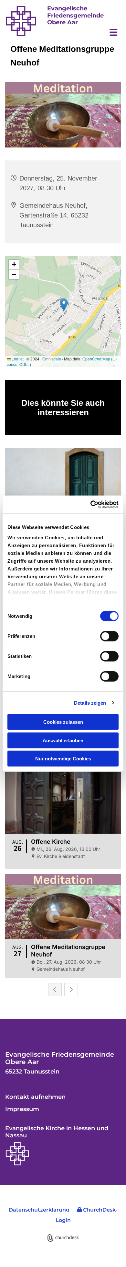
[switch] (109, 636)
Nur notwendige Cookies (63, 758)
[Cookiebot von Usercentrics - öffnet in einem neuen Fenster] (91, 504)
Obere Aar (62, 22)
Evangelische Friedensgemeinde (75, 12)
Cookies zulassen (63, 722)
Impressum (22, 1109)
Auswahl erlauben (63, 740)
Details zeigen (90, 702)
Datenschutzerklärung (39, 1210)
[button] (84, 32)
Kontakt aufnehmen (35, 1096)
